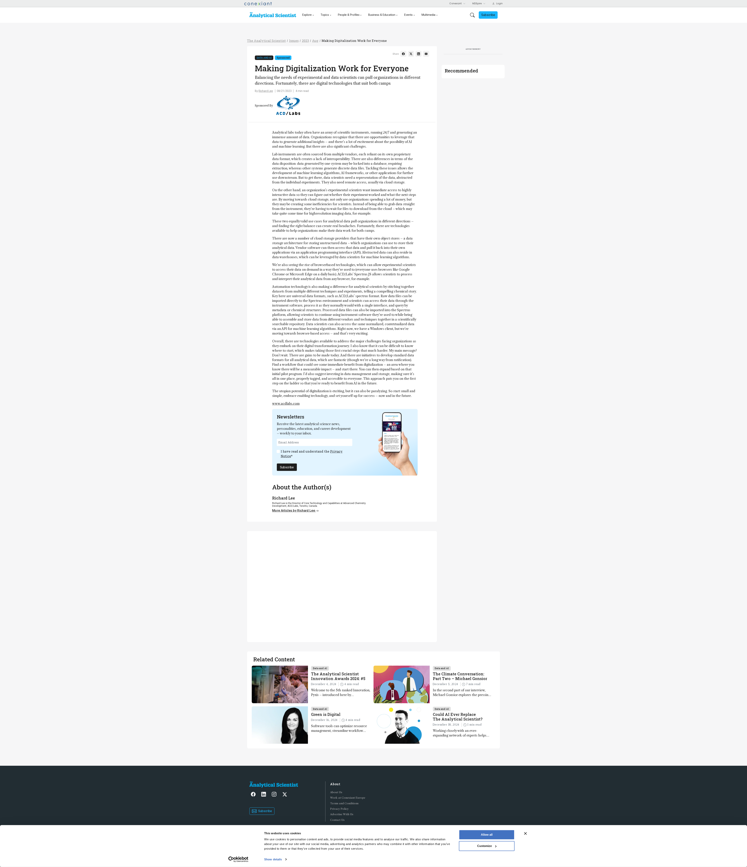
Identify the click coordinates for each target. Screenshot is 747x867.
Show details (273, 859)
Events (408, 15)
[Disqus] (342, 586)
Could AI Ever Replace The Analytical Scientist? (457, 716)
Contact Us (337, 820)
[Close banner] (525, 833)
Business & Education (381, 15)
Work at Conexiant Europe (347, 797)
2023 (305, 41)
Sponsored (283, 57)
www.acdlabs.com (286, 403)
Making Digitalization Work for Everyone (354, 41)
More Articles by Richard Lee (294, 510)
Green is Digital (325, 714)
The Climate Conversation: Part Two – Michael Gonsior (460, 676)
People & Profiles (348, 15)
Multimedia (428, 15)
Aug (315, 41)
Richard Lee (266, 91)
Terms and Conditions (344, 803)
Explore (307, 15)
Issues (294, 41)
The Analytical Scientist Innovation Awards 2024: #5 (338, 676)
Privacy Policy (339, 809)
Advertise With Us (341, 814)
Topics (325, 15)
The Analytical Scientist (266, 41)
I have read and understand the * (312, 453)
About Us (336, 792)
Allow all (487, 834)
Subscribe (287, 467)
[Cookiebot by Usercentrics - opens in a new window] (238, 859)
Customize (484, 846)
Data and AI (264, 57)
